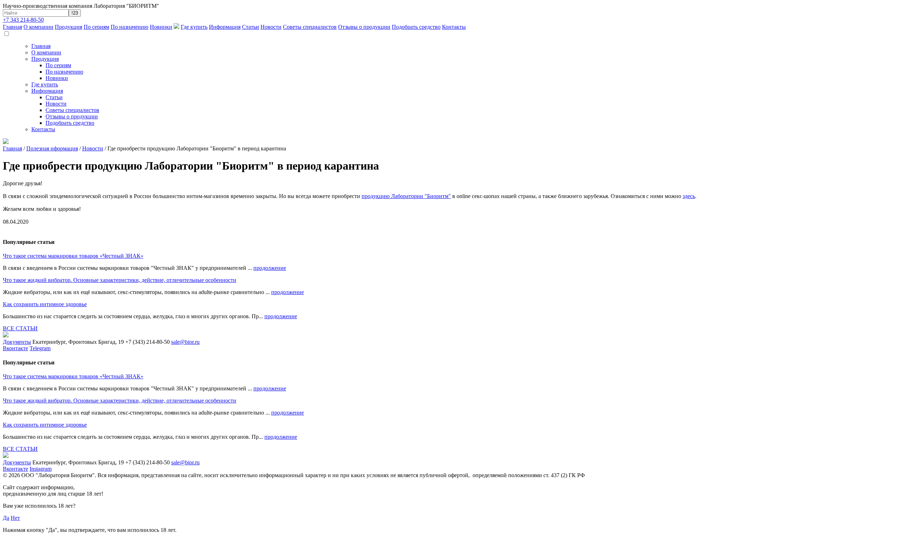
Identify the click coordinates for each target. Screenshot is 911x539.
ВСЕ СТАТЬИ (20, 328)
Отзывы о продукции (364, 27)
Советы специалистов (310, 27)
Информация (225, 27)
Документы (17, 342)
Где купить (194, 27)
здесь (689, 196)
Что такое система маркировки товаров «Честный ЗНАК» (73, 256)
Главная (12, 27)
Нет (15, 518)
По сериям (96, 27)
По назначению (129, 27)
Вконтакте (15, 348)
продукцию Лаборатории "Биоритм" (406, 196)
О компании (38, 27)
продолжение (269, 268)
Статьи (250, 27)
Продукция (68, 27)
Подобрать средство (416, 27)
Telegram (40, 348)
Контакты (454, 27)
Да (6, 518)
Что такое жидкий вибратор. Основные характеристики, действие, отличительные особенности (119, 280)
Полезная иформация (52, 148)
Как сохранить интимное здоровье (45, 304)
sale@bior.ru (185, 342)
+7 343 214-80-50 (23, 20)
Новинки (161, 27)
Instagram (41, 469)
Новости (270, 27)
